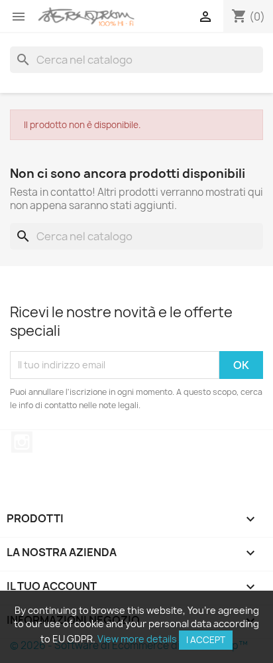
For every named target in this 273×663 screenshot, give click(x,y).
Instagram (21, 442)
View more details (137, 638)
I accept (205, 640)
